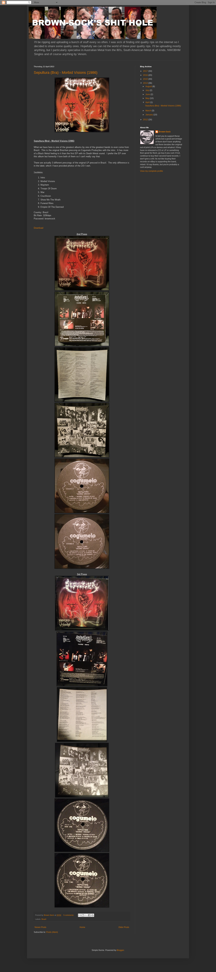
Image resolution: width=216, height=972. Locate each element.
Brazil (44, 919)
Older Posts (123, 927)
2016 (145, 75)
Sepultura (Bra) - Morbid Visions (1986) (65, 72)
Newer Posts (40, 927)
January (149, 114)
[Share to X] (86, 915)
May (147, 98)
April (147, 102)
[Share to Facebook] (89, 915)
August (148, 86)
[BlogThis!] (83, 915)
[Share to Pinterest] (92, 915)
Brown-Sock (165, 132)
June (148, 94)
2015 (145, 79)
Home (82, 927)
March (148, 110)
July (147, 90)
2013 (145, 83)
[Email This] (79, 915)
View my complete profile (151, 171)
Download (38, 228)
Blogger (120, 950)
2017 (145, 71)
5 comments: (69, 915)
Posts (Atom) (52, 932)
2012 (145, 119)
